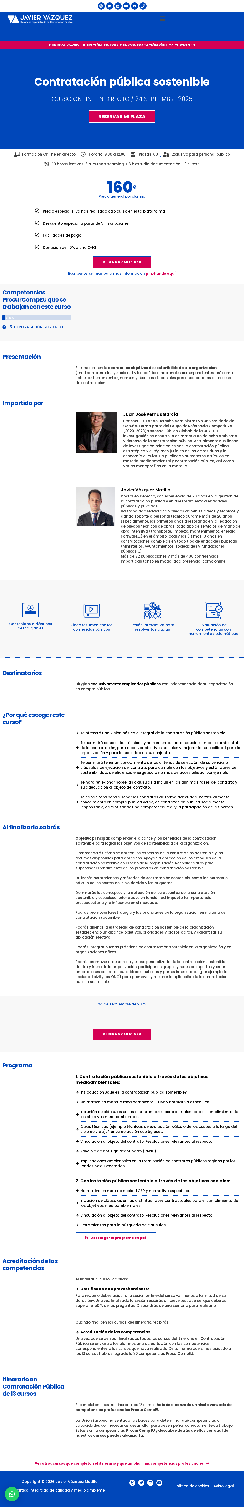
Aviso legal (224, 1485)
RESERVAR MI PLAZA (122, 262)
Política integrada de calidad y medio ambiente (60, 1490)
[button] (162, 18)
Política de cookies (191, 1485)
